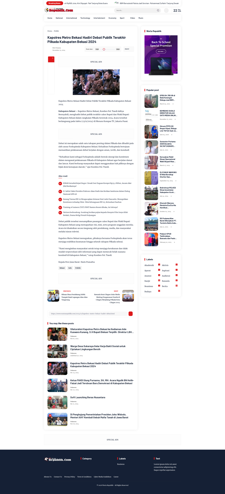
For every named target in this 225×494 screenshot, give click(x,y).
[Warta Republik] (58, 11)
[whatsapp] (51, 84)
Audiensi (169, 275)
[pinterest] (51, 91)
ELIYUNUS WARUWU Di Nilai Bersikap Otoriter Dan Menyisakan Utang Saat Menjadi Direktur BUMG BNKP (169, 174)
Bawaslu (169, 281)
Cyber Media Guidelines (102, 477)
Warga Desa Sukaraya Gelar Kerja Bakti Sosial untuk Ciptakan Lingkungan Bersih (98, 347)
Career (116, 477)
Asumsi (151, 275)
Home (49, 18)
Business (120, 464)
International (71, 18)
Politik (56, 31)
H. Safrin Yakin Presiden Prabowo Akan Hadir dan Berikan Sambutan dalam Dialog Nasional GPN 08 (96, 192)
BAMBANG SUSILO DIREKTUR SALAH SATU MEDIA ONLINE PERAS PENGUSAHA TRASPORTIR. (168, 113)
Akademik (151, 265)
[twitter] (169, 477)
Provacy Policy (69, 477)
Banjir (152, 281)
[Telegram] (51, 78)
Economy (112, 18)
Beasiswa (151, 286)
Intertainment (99, 18)
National (59, 18)
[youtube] (179, 477)
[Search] (158, 10)
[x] (51, 72)
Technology (85, 18)
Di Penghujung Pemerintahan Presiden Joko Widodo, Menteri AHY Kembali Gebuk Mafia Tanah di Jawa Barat (99, 416)
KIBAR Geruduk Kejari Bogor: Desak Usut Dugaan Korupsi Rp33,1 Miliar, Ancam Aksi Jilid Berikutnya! (97, 184)
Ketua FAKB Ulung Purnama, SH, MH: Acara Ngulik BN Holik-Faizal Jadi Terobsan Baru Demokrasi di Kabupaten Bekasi (102, 382)
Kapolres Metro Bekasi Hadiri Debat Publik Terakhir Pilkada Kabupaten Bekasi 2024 (101, 365)
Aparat (151, 270)
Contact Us (58, 477)
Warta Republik (107, 485)
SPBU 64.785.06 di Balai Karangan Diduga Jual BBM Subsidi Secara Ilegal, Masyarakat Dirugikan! (169, 97)
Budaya (152, 291)
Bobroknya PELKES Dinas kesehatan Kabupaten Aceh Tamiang (168, 189)
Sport (122, 18)
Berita (169, 286)
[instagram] (172, 477)
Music (141, 18)
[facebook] (51, 65)
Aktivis (169, 265)
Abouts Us (48, 477)
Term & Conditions (84, 477)
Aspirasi (169, 270)
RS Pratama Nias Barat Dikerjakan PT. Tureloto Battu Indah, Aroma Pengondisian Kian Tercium (168, 220)
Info (70, 268)
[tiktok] (176, 477)
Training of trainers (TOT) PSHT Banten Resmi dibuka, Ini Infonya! (90, 207)
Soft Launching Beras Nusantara (87, 397)
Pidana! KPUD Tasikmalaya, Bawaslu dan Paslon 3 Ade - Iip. (168, 236)
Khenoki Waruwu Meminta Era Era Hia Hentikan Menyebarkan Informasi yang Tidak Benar (168, 205)
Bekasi (62, 268)
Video (132, 18)
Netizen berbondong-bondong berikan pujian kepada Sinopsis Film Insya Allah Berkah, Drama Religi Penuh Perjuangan (95, 213)
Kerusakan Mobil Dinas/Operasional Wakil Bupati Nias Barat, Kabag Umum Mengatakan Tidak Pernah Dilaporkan (168, 159)
